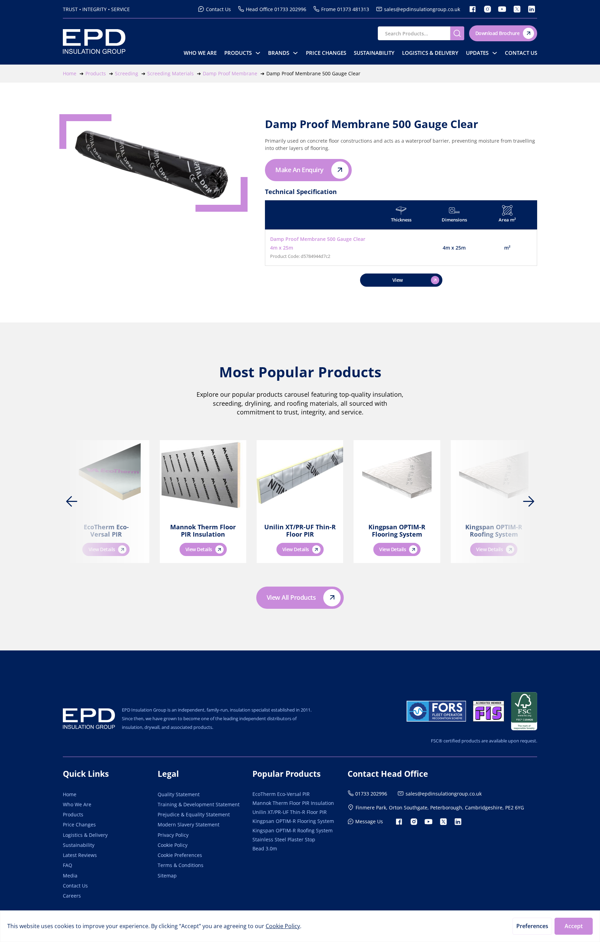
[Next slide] (528, 501)
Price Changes (326, 53)
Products (238, 53)
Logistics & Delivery (430, 53)
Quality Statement (179, 794)
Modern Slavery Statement (188, 824)
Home (69, 794)
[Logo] (89, 718)
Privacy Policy (173, 835)
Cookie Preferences (180, 855)
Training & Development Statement (199, 804)
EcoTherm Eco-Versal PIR (106, 531)
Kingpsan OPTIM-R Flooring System (396, 531)
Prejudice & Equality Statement (194, 814)
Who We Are (200, 53)
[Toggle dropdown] (257, 53)
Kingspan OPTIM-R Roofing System (493, 531)
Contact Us (521, 53)
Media (70, 875)
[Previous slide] (71, 501)
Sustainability (374, 53)
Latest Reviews (80, 855)
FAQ (67, 865)
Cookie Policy (173, 845)
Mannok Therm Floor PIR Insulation (203, 531)
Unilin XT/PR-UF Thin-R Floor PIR (300, 531)
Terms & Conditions (180, 865)
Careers (72, 895)
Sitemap (167, 875)
